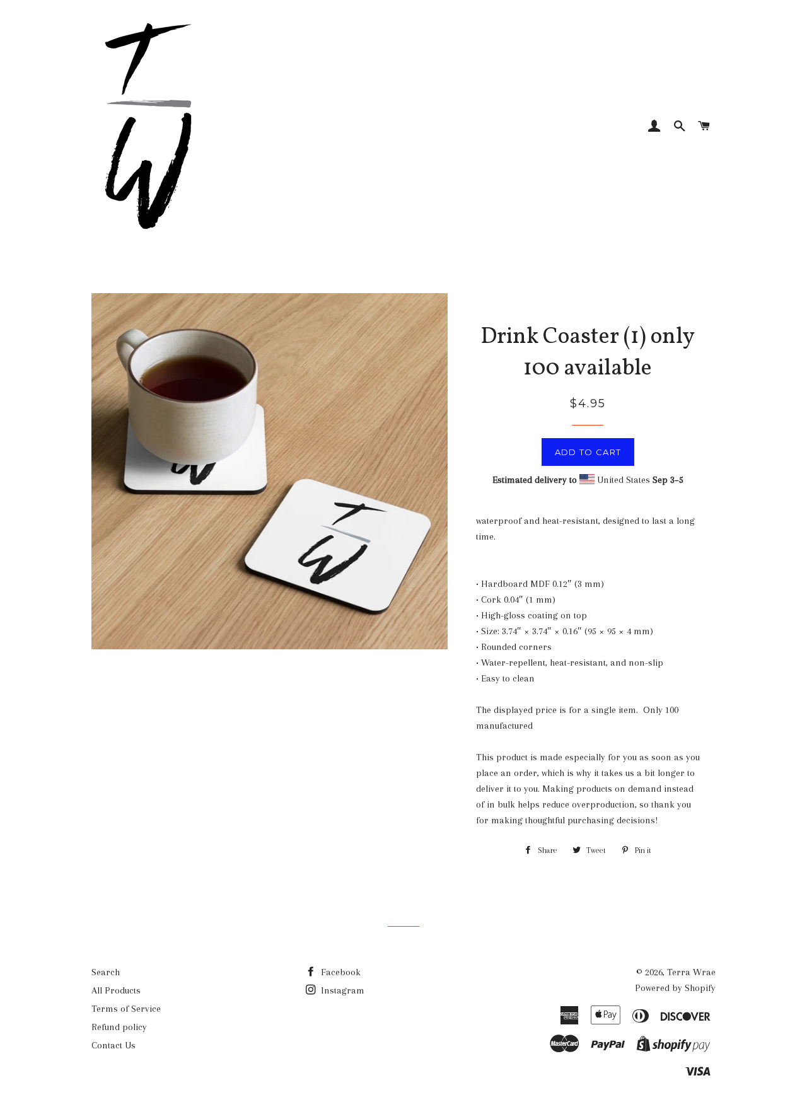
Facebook (339, 972)
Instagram (341, 990)
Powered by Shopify (675, 988)
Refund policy (119, 1027)
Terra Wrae (691, 972)
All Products (116, 990)
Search (105, 972)
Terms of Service (126, 1008)
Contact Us (113, 1045)
